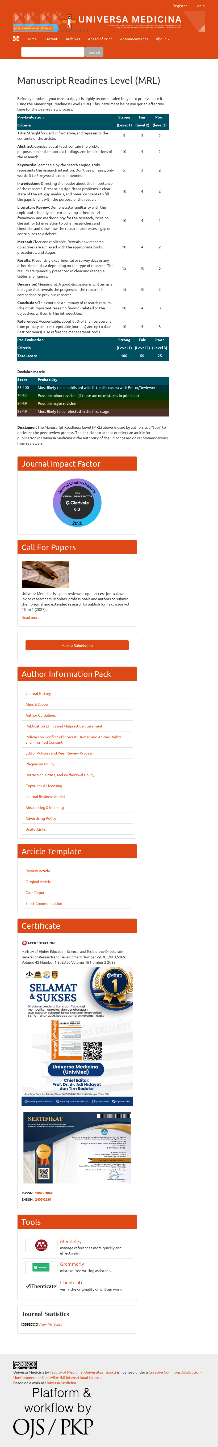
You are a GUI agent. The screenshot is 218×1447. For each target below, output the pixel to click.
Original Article (38, 881)
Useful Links (36, 829)
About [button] (161, 38)
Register (180, 5)
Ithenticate (71, 1282)
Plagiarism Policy (40, 763)
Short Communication (44, 903)
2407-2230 (43, 1199)
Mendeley (71, 1241)
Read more (31, 617)
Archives (73, 38)
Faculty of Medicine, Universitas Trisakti (83, 1372)
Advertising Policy (41, 818)
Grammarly (72, 1263)
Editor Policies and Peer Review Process (59, 753)
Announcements (134, 38)
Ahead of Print (100, 38)
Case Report (36, 892)
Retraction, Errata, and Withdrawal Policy (60, 774)
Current (51, 38)
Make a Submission (77, 645)
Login (200, 5)
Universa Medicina (60, 1382)
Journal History (38, 693)
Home (32, 38)
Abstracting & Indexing (45, 807)
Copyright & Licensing (44, 785)
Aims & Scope (37, 704)
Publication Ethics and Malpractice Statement (64, 726)
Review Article (38, 870)
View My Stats (50, 1324)
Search (94, 52)
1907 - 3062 (44, 1193)
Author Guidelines (41, 715)
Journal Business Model (45, 796)
